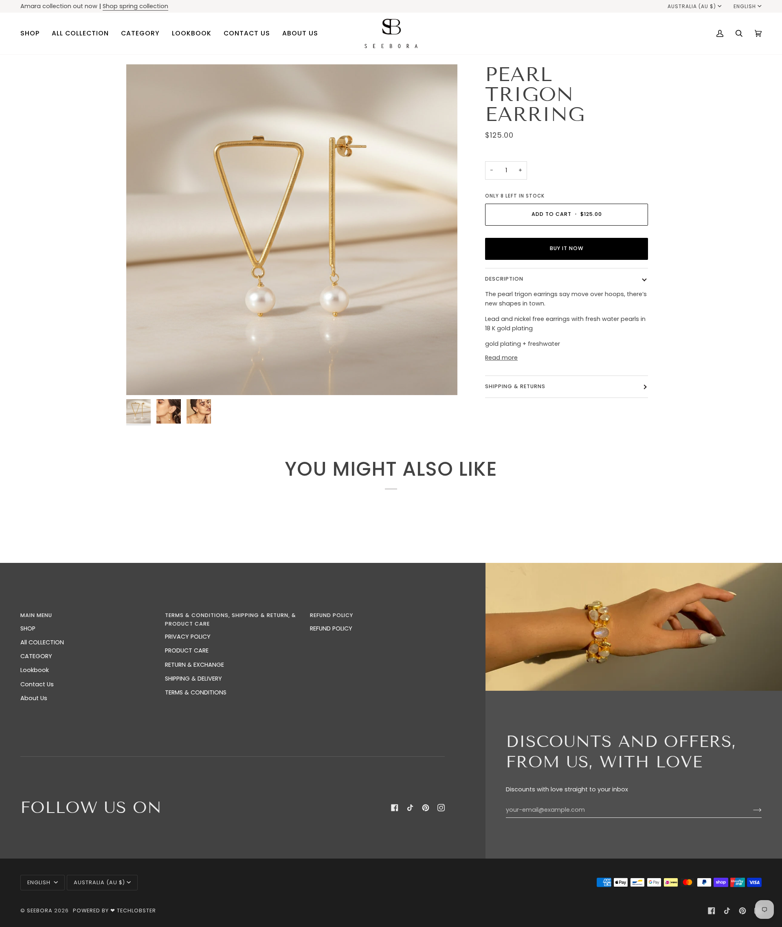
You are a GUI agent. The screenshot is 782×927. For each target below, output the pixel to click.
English (745, 6)
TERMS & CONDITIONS (195, 692)
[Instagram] (441, 807)
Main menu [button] (36, 615)
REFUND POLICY (331, 628)
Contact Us (37, 684)
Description (504, 278)
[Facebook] (394, 807)
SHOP (27, 628)
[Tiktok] (410, 807)
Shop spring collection (135, 6)
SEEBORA (40, 910)
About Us (33, 698)
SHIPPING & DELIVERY (193, 678)
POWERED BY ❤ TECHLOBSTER (114, 910)
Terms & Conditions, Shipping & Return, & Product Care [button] (230, 619)
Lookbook (34, 670)
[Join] (751, 809)
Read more (501, 358)
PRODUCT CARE (187, 650)
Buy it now (567, 248)
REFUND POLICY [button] (331, 615)
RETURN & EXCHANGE (194, 665)
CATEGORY (36, 656)
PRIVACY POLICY (188, 637)
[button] (33, 33)
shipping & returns (515, 386)
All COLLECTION (42, 642)
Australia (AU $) (692, 6)
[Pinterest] (425, 807)
